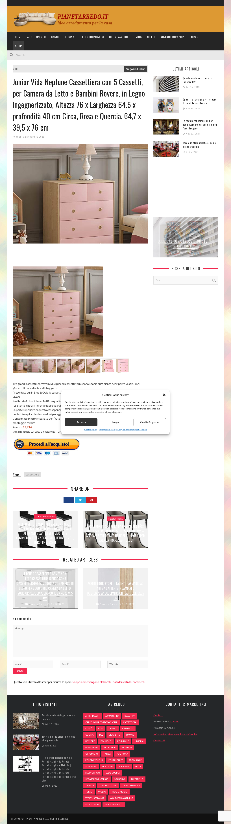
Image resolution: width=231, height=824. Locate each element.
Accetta (81, 422)
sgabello (119, 779)
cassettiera (32, 474)
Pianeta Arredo (35, 818)
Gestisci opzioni (149, 422)
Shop (18, 46)
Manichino (91, 747)
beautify (130, 715)
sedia (138, 766)
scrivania (124, 766)
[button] (164, 395)
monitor (127, 747)
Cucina (69, 37)
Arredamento (36, 37)
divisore (90, 741)
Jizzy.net (174, 721)
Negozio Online (135, 69)
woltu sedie (92, 804)
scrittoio (107, 766)
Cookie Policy (90, 429)
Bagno (55, 37)
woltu (102, 791)
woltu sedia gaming (121, 798)
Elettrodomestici (92, 37)
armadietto (112, 715)
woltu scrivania (94, 798)
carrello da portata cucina (101, 722)
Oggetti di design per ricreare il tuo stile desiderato (200, 101)
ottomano (91, 753)
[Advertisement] (78, 257)
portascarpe (115, 760)
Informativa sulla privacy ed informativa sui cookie (123, 429)
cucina (89, 734)
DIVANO (130, 734)
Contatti (158, 715)
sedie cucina (113, 772)
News (194, 37)
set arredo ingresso (96, 779)
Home (18, 37)
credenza (127, 728)
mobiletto (110, 747)
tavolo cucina (108, 785)
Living (138, 37)
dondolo (106, 741)
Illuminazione (118, 37)
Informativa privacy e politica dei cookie (175, 734)
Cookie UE (159, 740)
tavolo (89, 785)
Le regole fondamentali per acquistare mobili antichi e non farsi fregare (200, 124)
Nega (115, 422)
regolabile (135, 760)
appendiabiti (92, 715)
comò (88, 728)
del (101, 734)
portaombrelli (94, 760)
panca (107, 753)
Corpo (112, 728)
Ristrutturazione (173, 37)
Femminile (123, 741)
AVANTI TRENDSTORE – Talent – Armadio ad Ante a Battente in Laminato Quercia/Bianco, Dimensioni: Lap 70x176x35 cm (115, 590)
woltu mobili (119, 791)
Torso (88, 791)
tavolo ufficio (131, 785)
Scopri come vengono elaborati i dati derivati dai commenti (109, 682)
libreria (139, 741)
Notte (151, 37)
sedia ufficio (92, 772)
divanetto (115, 734)
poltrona (122, 753)
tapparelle (137, 779)
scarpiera (90, 766)
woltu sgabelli (114, 804)
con (100, 728)
